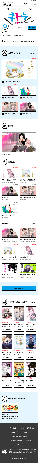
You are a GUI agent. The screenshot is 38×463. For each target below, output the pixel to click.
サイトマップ (23, 432)
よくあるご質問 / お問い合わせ (15, 440)
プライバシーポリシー (19, 444)
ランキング (21, 428)
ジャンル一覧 (14, 432)
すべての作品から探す (19, 288)
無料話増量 (13, 428)
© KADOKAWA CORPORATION (19, 458)
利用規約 (28, 440)
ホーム (6, 428)
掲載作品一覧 (30, 428)
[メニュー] (35, 4)
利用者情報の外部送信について (19, 436)
